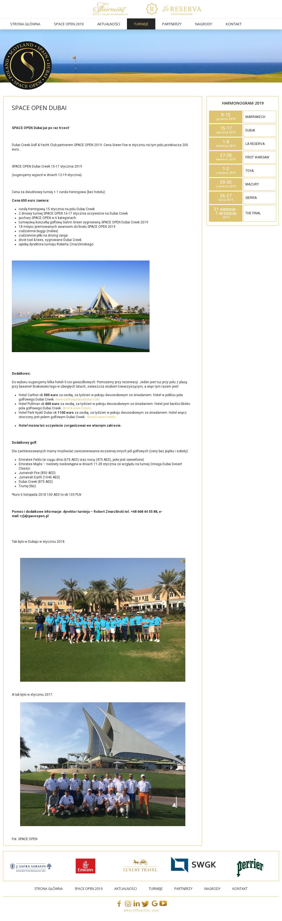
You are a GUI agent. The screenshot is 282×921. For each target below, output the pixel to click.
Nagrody (203, 23)
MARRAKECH (255, 117)
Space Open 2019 (68, 23)
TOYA (249, 171)
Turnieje (141, 23)
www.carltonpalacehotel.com (77, 399)
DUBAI (250, 130)
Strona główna (25, 23)
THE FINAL (253, 213)
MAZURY (252, 184)
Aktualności (108, 23)
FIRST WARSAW (257, 157)
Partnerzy (171, 23)
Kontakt (234, 23)
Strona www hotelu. (77, 408)
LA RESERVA (255, 144)
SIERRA (251, 198)
